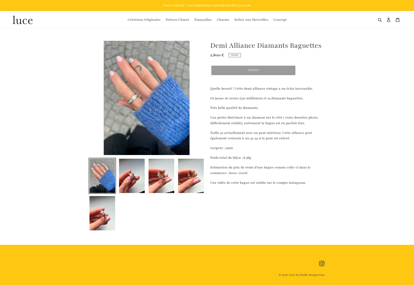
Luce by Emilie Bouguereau (307, 275)
